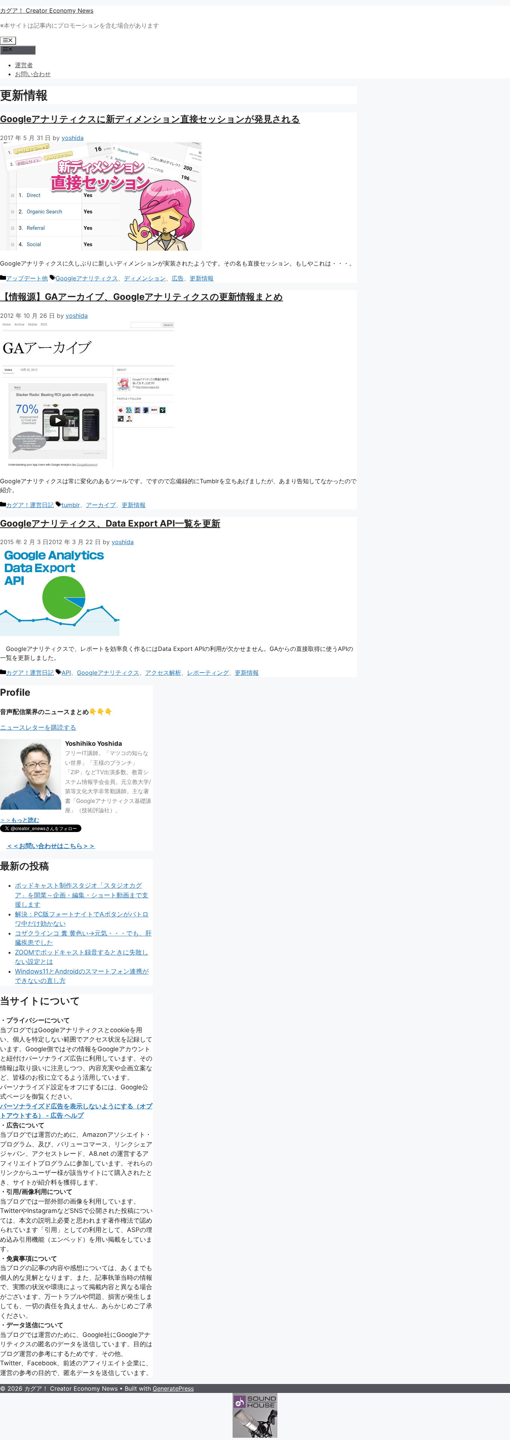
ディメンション (145, 278)
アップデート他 (27, 278)
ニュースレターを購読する (38, 727)
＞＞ (19, 819)
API (66, 672)
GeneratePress (173, 1388)
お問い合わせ (33, 74)
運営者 (24, 65)
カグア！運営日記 (30, 505)
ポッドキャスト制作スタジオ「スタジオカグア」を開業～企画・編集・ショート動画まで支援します (81, 895)
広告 (178, 278)
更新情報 (202, 278)
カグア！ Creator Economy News (46, 10)
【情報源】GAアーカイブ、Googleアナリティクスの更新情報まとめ (141, 296)
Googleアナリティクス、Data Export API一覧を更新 (110, 523)
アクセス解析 (163, 672)
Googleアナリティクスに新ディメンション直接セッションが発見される (150, 119)
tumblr (71, 505)
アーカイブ (101, 505)
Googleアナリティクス (87, 278)
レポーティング (208, 672)
